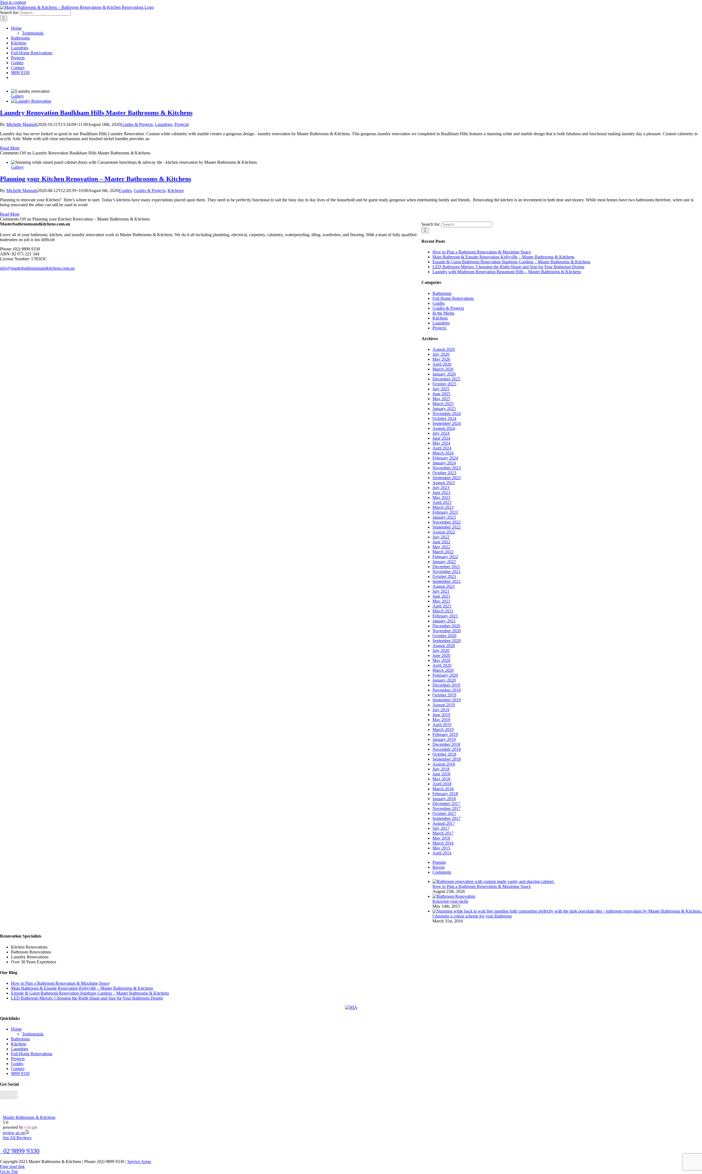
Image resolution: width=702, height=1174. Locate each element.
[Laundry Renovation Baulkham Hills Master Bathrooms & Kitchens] (31, 101)
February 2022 (445, 556)
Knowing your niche (450, 901)
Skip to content (13, 2)
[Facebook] (2, 1094)
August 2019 (443, 704)
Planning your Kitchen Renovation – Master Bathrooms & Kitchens (95, 178)
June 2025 (441, 393)
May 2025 (441, 398)
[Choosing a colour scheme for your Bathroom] (567, 911)
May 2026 (441, 359)
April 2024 (441, 448)
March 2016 (443, 843)
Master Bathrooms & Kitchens (29, 1117)
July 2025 (440, 388)
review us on (14, 1132)
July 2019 (440, 709)
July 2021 (440, 591)
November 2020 (446, 630)
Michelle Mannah (21, 124)
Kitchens (175, 190)
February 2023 (445, 512)
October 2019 (444, 695)
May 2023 (441, 497)
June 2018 (441, 774)
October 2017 (444, 813)
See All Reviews (17, 1137)
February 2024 (445, 458)
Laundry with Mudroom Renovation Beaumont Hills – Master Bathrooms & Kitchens (506, 271)
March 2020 (443, 670)
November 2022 (446, 522)
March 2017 (443, 833)
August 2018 (443, 764)
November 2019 (446, 690)
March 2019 (443, 729)
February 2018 (445, 793)
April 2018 (441, 783)
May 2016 (441, 838)
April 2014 (441, 853)
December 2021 (446, 566)
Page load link (12, 1166)
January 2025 (444, 408)
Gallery (17, 96)
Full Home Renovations (453, 298)
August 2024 (443, 428)
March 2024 (443, 453)
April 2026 (441, 364)
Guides (125, 190)
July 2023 (440, 487)
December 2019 (446, 685)
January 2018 (444, 798)
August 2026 (443, 349)
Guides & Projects (137, 124)
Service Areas (139, 1161)
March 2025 (443, 403)
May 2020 (441, 660)
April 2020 (441, 665)
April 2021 (441, 606)
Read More (9, 148)
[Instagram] (6, 1094)
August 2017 (443, 823)
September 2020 (446, 640)
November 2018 (446, 749)
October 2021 (444, 576)
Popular (439, 862)
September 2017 (446, 818)
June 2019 (441, 714)
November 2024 (446, 413)
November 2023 (446, 467)
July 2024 (440, 433)
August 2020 (443, 645)
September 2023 (446, 477)
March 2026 (443, 369)
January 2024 (444, 463)
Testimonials (33, 1034)
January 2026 (444, 374)
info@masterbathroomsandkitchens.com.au (37, 268)
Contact (17, 1068)
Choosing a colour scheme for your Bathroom (472, 916)
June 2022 (441, 542)
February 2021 (445, 616)
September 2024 (446, 423)
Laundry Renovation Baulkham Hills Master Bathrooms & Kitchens (96, 112)
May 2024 (441, 443)
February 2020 (445, 675)
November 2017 (446, 808)
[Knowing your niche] (453, 896)
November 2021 (446, 571)
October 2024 (444, 418)
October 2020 (444, 635)
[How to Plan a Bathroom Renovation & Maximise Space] (493, 881)
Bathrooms (441, 293)
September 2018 (446, 759)
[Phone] (15, 1094)
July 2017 (440, 828)
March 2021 (443, 611)
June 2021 (441, 596)
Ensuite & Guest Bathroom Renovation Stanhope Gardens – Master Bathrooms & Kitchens (511, 261)
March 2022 (443, 551)
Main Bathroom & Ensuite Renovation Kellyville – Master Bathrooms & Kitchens (503, 257)
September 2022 (446, 527)
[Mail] (11, 1094)
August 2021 (443, 586)
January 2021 (444, 621)
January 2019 (444, 739)
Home (16, 1029)
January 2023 (444, 517)
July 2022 (440, 537)
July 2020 (440, 650)
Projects (181, 124)
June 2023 (441, 492)
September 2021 (446, 581)
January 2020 (444, 680)
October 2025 (444, 384)
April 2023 (441, 502)
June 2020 (441, 655)
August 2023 (443, 482)
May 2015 (441, 848)
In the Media (443, 313)
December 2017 (446, 803)
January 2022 (444, 561)
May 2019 (441, 719)
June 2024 (441, 438)
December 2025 (446, 379)
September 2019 (446, 700)
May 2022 (441, 546)
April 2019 (441, 724)
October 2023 (444, 472)
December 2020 (446, 625)
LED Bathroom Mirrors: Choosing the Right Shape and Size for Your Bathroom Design (508, 266)
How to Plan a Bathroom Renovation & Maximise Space (481, 252)
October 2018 (444, 754)
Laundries (163, 124)
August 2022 (443, 532)
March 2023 (443, 507)
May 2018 (441, 779)
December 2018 (446, 744)
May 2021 (441, 601)
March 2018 (443, 788)
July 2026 (440, 354)
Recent (438, 867)
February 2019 (445, 734)
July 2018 (440, 769)
